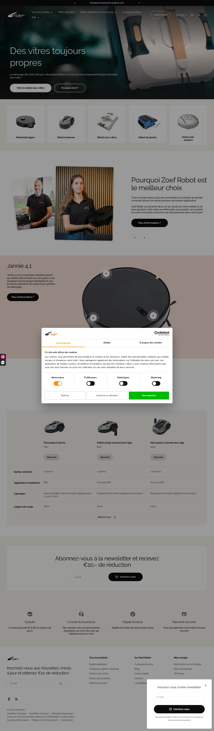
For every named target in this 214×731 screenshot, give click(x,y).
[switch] (90, 383)
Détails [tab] (107, 342)
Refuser (65, 395)
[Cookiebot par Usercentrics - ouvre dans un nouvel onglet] (156, 333)
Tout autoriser (149, 395)
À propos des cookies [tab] (150, 342)
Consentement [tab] (63, 343)
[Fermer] (205, 685)
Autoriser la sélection (107, 395)
